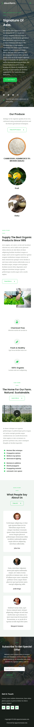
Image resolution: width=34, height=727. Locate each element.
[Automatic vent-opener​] (13, 471)
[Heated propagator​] (11, 466)
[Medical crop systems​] (12, 456)
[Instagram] (17, 707)
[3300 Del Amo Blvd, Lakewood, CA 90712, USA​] (16, 100)
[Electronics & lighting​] (12, 458)
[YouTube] (12, 707)
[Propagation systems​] (12, 453)
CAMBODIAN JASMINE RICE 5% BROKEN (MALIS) (17, 159)
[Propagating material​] (12, 468)
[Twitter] (8, 707)
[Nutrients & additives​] (12, 463)
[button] (4, 95)
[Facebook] (3, 707)
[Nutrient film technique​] (13, 450)
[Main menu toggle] (30, 3)
